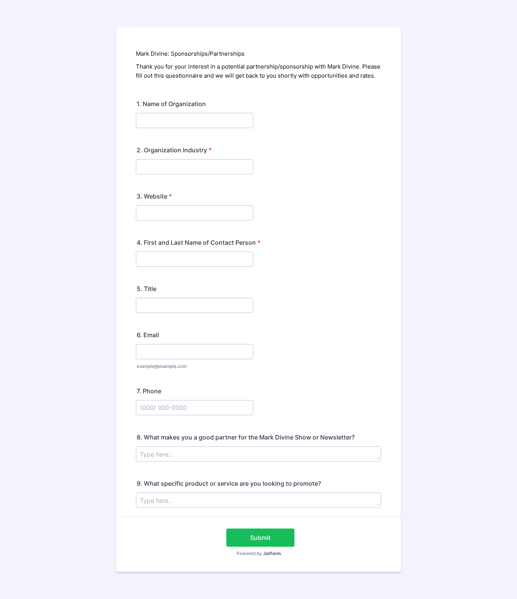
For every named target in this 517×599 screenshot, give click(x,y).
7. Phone (149, 391)
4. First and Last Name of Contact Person (198, 242)
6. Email (148, 335)
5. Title (146, 288)
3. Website (154, 196)
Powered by (259, 553)
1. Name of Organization (171, 104)
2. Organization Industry (174, 150)
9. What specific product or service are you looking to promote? (229, 483)
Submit (260, 537)
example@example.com (162, 366)
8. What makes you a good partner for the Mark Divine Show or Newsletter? (246, 437)
